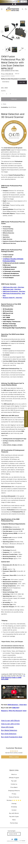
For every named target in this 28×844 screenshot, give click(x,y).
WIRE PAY (15, 707)
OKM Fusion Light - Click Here (12, 289)
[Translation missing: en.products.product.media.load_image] (8, 49)
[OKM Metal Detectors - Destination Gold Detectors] (14, 133)
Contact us (14, 784)
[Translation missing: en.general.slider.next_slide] (26, 31)
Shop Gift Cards (7, 727)
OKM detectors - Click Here (17, 704)
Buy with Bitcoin (14, 813)
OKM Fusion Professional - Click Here (14, 291)
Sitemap (14, 803)
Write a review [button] (14, 757)
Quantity (3, 90)
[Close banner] (26, 1)
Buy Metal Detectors (9, 730)
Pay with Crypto (14, 816)
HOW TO (24, 1)
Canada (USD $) (13, 834)
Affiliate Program (14, 777)
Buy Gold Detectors (8, 734)
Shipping (3, 75)
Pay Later (14, 781)
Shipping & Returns (14, 790)
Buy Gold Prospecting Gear (11, 737)
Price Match (14, 787)
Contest (14, 810)
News (14, 819)
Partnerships (14, 823)
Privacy (14, 794)
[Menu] (1, 9)
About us (14, 774)
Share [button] (4, 104)
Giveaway (14, 807)
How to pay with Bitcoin (10, 720)
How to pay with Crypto (10, 724)
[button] (22, 9)
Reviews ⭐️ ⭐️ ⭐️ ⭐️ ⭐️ (14, 800)
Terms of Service (14, 797)
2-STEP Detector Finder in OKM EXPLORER (13, 677)
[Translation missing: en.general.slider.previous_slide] (2, 31)
